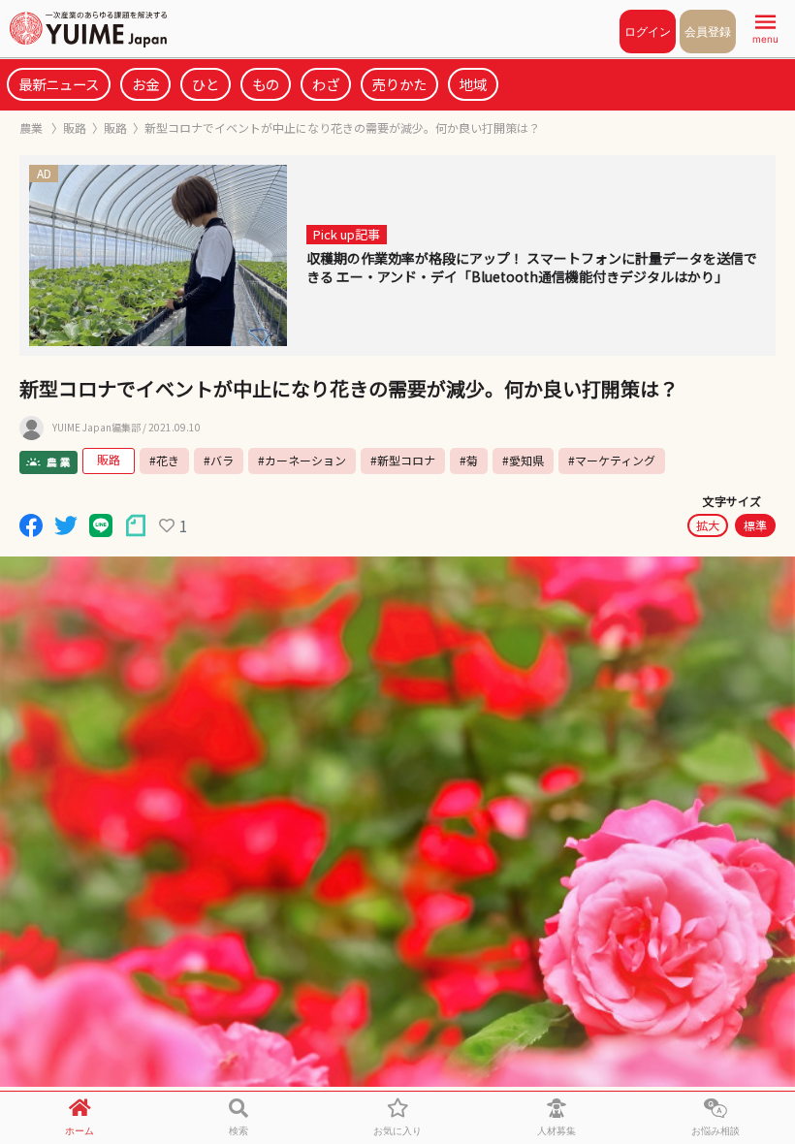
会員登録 (707, 31)
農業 (32, 127)
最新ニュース (58, 84)
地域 (473, 84)
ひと (205, 84)
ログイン (647, 31)
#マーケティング (611, 460)
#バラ (219, 460)
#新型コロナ (402, 460)
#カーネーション (302, 460)
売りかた (399, 84)
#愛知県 (523, 460)
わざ (325, 84)
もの (265, 84)
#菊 (469, 460)
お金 (145, 84)
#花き (164, 460)
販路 (74, 127)
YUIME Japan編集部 (96, 427)
